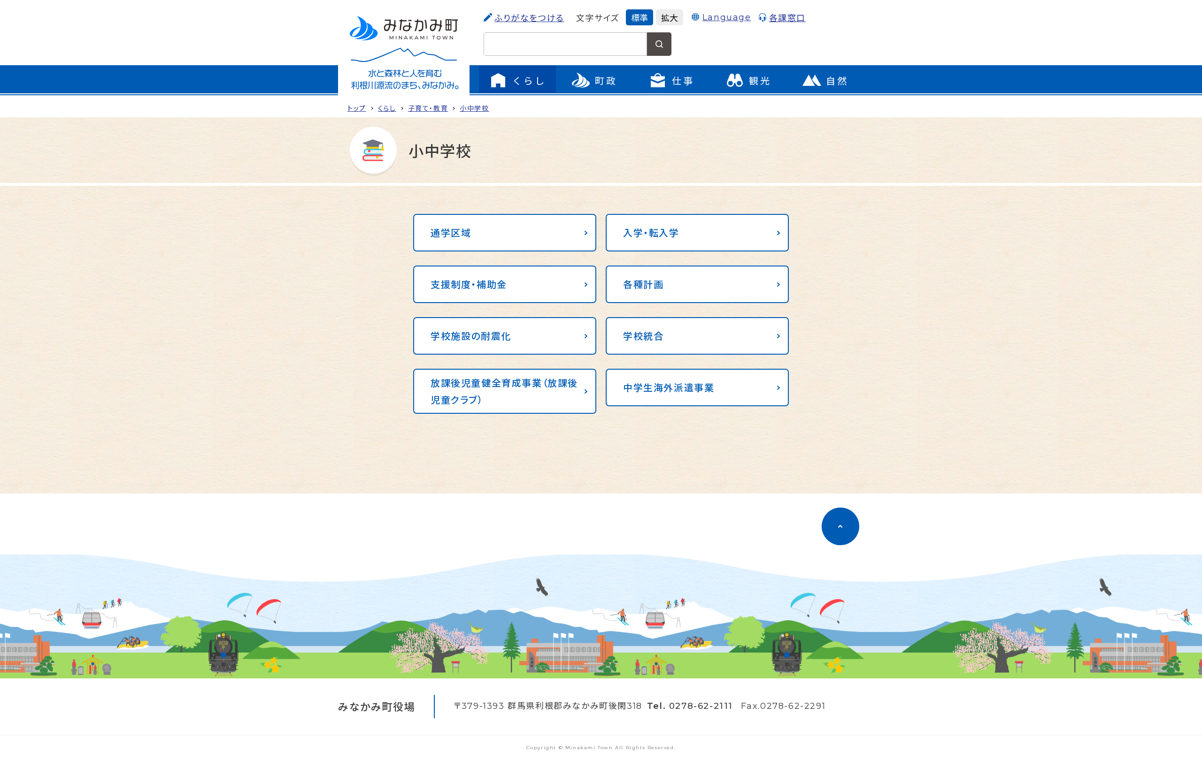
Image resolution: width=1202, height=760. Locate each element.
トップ (356, 108)
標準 (639, 17)
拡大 (669, 17)
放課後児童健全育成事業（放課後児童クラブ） (504, 391)
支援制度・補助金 (469, 284)
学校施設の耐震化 (471, 335)
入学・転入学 (651, 232)
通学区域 (451, 232)
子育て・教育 (428, 108)
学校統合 (643, 335)
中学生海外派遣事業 (668, 387)
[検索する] (659, 44)
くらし (387, 108)
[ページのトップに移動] (840, 526)
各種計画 (643, 284)
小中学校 (474, 108)
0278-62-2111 (701, 706)
